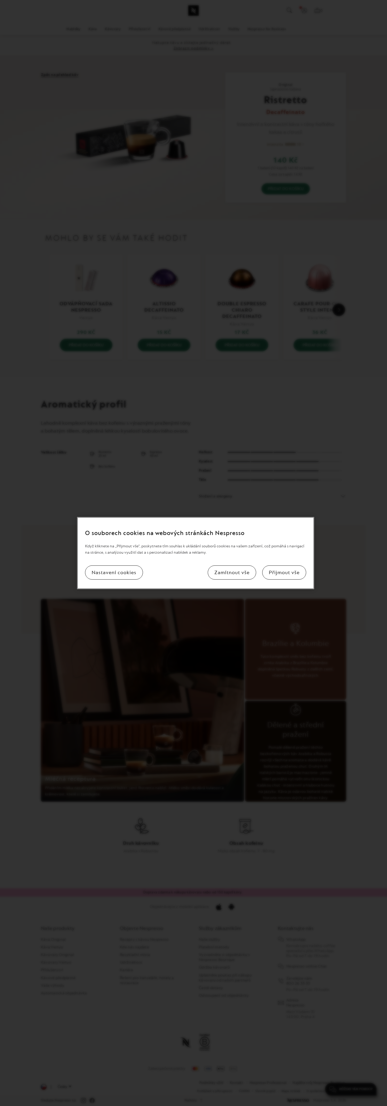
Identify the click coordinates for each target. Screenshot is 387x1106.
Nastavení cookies (114, 572)
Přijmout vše (284, 572)
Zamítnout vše (232, 572)
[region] (195, 553)
